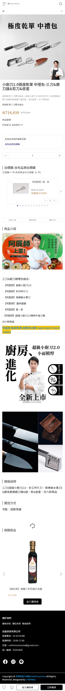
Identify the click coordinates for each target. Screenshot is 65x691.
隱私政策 (16, 623)
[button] (61, 191)
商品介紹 (12, 220)
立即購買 (51, 687)
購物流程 (6, 623)
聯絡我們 (26, 623)
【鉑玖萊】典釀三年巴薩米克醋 (25, 588)
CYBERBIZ (31, 679)
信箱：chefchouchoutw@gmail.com (20, 645)
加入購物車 (27, 687)
